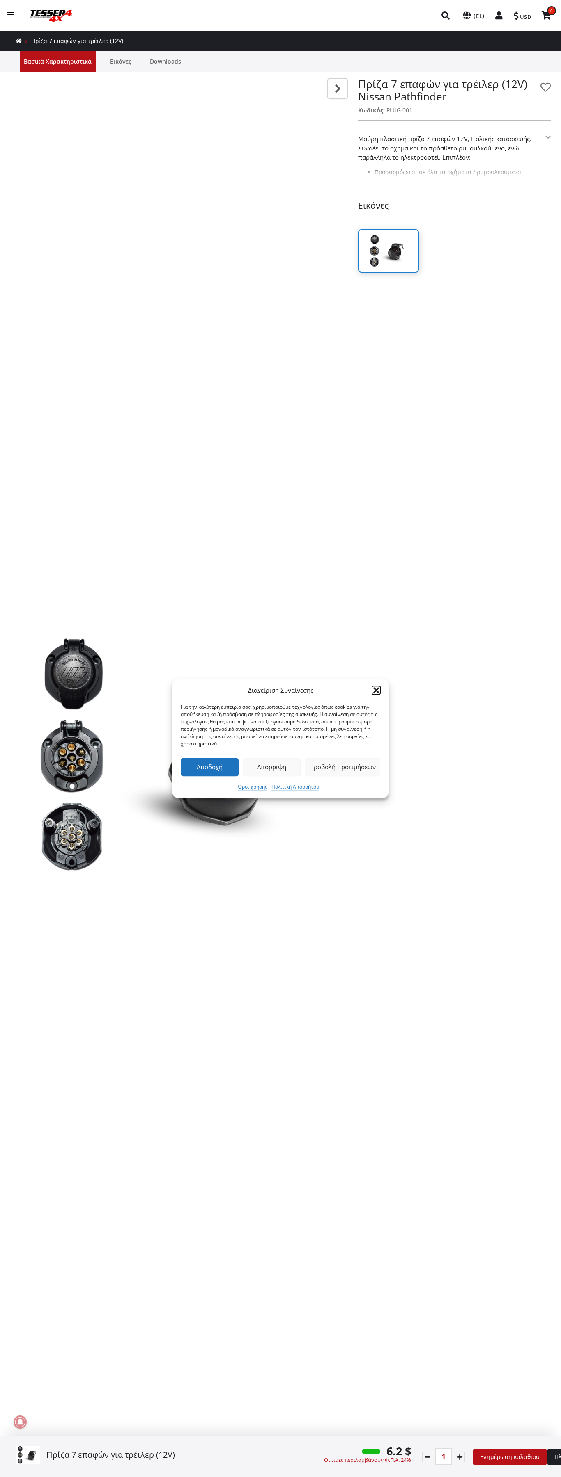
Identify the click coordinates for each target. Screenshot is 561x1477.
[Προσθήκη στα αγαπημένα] (545, 87)
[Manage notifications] (20, 1422)
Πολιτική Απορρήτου (295, 786)
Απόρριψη (271, 767)
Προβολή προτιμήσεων (342, 767)
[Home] (19, 41)
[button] (376, 690)
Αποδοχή (210, 767)
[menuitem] (446, 15)
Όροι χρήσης (252, 786)
